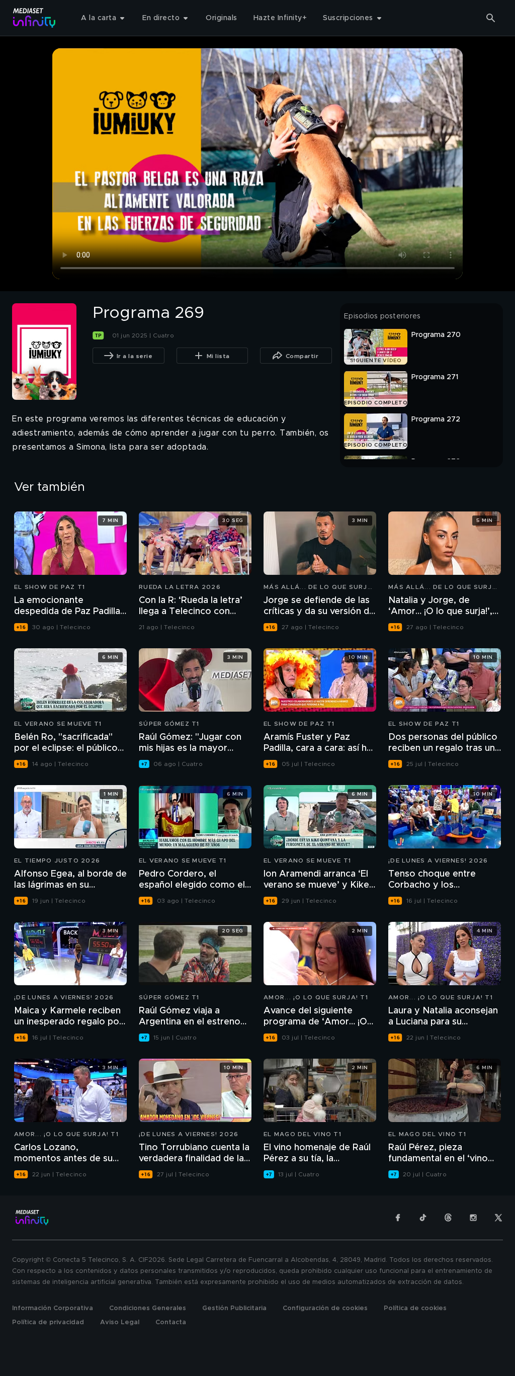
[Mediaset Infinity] (34, 18)
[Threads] (448, 1217)
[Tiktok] (422, 1217)
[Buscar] (491, 18)
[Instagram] (473, 1217)
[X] (498, 1217)
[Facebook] (397, 1217)
